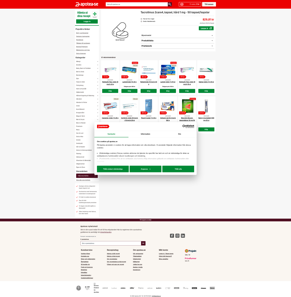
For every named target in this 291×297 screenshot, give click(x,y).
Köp (110, 91)
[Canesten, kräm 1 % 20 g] (110, 106)
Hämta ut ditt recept (113, 253)
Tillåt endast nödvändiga (113, 169)
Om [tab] (179, 134)
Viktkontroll (80, 157)
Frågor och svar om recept (115, 264)
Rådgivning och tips (83, 50)
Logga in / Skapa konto (166, 253)
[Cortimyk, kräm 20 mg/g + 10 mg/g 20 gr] (129, 106)
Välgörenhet (80, 164)
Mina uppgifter (163, 259)
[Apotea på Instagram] (178, 235)
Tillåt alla (178, 169)
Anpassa (144, 169)
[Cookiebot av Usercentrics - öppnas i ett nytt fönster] (184, 126)
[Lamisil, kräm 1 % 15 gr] (168, 69)
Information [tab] (145, 134)
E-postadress (84, 239)
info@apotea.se (156, 296)
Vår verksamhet (138, 253)
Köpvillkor (84, 272)
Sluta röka (79, 137)
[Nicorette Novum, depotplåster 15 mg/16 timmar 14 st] (187, 106)
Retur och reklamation (88, 259)
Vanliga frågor (85, 253)
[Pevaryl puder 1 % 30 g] (148, 106)
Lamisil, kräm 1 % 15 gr (167, 82)
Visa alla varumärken (83, 180)
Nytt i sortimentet (82, 33)
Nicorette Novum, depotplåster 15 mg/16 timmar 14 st (187, 120)
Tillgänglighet (137, 256)
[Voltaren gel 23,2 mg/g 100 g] (168, 106)
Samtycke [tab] (111, 134)
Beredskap (79, 75)
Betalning (84, 270)
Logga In (204, 28)
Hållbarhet (136, 262)
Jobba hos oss (137, 264)
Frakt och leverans (87, 267)
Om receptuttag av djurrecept (116, 262)
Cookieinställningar (87, 278)
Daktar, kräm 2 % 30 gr (206, 82)
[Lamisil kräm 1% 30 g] (129, 69)
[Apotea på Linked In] (183, 235)
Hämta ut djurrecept (113, 256)
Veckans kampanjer (83, 36)
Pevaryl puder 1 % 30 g (148, 118)
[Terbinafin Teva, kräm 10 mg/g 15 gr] (187, 69)
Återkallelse (84, 262)
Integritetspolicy (86, 275)
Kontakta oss (85, 256)
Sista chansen (81, 53)
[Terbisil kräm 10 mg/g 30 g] (148, 69)
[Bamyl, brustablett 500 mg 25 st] (206, 106)
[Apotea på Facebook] (172, 235)
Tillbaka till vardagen (83, 43)
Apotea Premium (82, 47)
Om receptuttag (112, 259)
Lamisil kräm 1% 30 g (129, 82)
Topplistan (79, 40)
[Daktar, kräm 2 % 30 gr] (206, 69)
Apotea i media (138, 267)
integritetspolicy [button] (106, 232)
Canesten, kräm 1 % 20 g (110, 118)
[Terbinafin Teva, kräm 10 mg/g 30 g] (110, 69)
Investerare (136, 270)
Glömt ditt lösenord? (165, 256)
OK (143, 243)
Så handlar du (85, 264)
